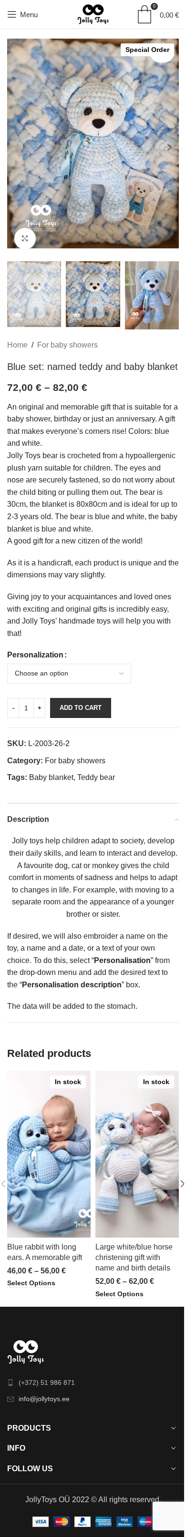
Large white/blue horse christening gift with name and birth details (134, 1257)
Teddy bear (96, 777)
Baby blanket (51, 777)
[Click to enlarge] (25, 238)
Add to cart (81, 707)
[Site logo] (93, 14)
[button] (16, 147)
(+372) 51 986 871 (47, 1382)
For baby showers (67, 345)
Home (17, 345)
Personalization (35, 655)
